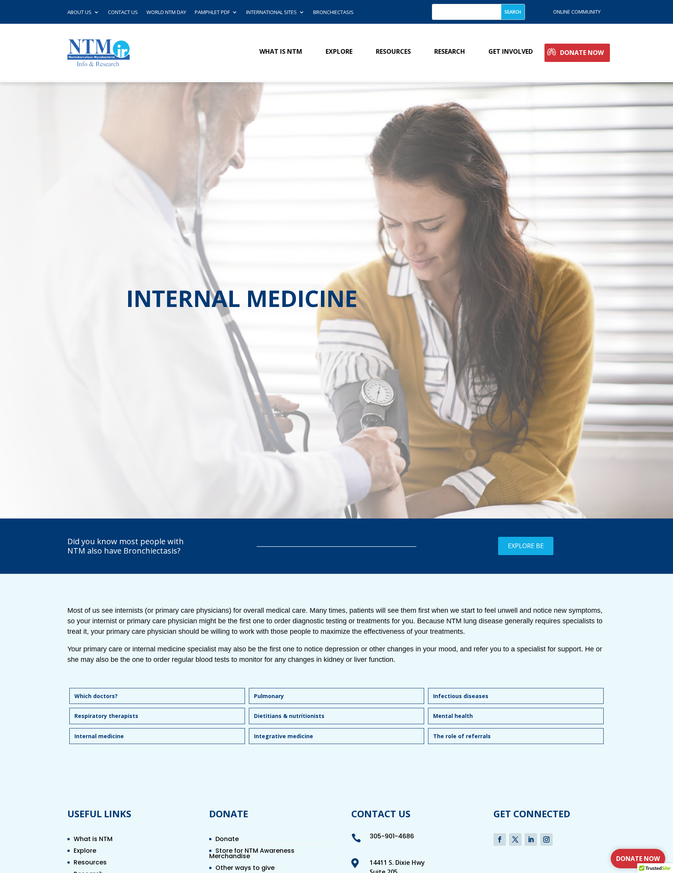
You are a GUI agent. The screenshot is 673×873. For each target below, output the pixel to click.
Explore (339, 52)
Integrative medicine (283, 736)
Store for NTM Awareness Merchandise (251, 854)
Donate (227, 839)
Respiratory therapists (106, 716)
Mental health (453, 716)
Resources (393, 52)
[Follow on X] (515, 839)
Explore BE (526, 545)
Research (449, 52)
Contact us (123, 12)
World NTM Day (166, 12)
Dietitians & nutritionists (289, 716)
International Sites (271, 12)
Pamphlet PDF (212, 12)
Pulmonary (269, 696)
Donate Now (582, 52)
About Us (79, 12)
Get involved (510, 52)
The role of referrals (462, 736)
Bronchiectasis (333, 12)
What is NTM (280, 52)
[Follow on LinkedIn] (531, 839)
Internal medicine (99, 736)
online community (577, 11)
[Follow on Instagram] (546, 839)
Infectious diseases (460, 696)
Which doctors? (96, 696)
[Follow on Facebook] (499, 839)
